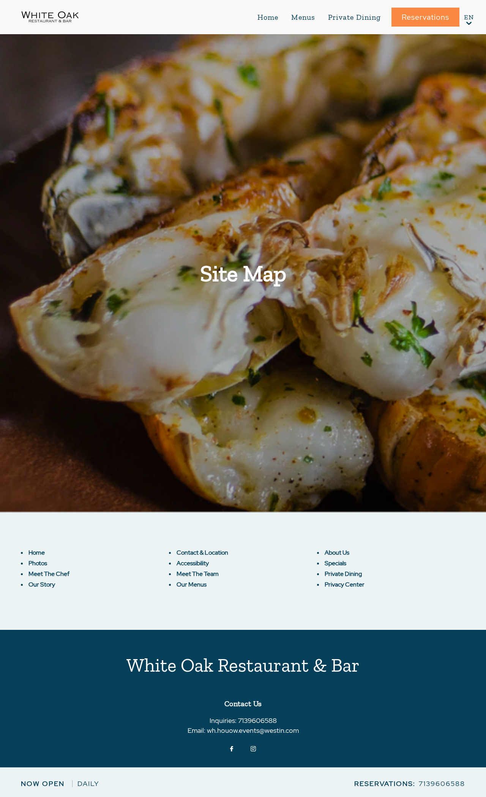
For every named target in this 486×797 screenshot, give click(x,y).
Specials (335, 563)
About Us (337, 553)
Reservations (425, 17)
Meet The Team (198, 574)
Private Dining (354, 17)
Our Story (41, 584)
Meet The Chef (48, 574)
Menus (303, 17)
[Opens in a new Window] (231, 749)
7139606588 (257, 720)
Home (267, 17)
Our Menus (192, 584)
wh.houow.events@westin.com (253, 730)
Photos (37, 563)
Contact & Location (202, 553)
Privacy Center (344, 584)
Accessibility (193, 563)
